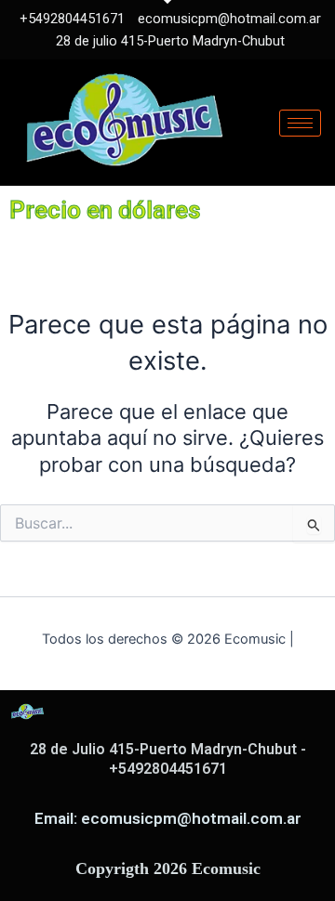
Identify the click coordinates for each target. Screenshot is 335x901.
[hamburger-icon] (300, 123)
